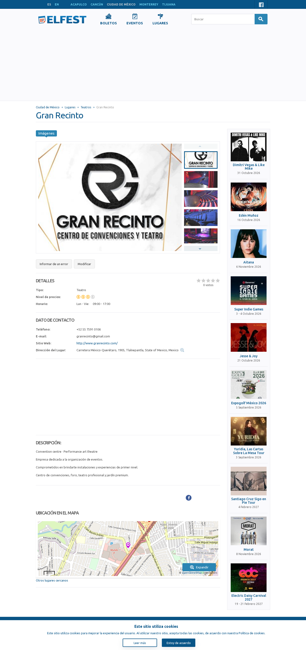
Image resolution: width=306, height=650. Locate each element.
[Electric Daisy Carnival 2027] (249, 577)
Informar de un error (54, 264)
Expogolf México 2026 (248, 403)
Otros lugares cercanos (52, 580)
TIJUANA (168, 4)
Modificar (84, 264)
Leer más (140, 643)
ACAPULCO (79, 4)
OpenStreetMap (192, 572)
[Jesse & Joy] (249, 337)
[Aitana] (249, 243)
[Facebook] (188, 498)
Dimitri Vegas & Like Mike (249, 166)
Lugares (70, 107)
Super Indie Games (248, 309)
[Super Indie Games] (249, 290)
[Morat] (249, 531)
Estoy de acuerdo (179, 643)
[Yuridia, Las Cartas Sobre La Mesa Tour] (249, 431)
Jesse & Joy (248, 356)
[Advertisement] (153, 64)
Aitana (248, 262)
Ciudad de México (48, 107)
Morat (249, 549)
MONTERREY (148, 4)
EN (57, 4)
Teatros (86, 107)
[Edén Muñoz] (249, 197)
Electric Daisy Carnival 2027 (248, 597)
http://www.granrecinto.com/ (97, 343)
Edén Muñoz (248, 215)
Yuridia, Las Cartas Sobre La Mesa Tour (248, 451)
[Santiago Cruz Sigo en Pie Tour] (249, 481)
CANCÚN (97, 4)
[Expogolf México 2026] (249, 384)
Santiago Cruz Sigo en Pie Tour (248, 500)
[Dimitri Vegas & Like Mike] (249, 147)
